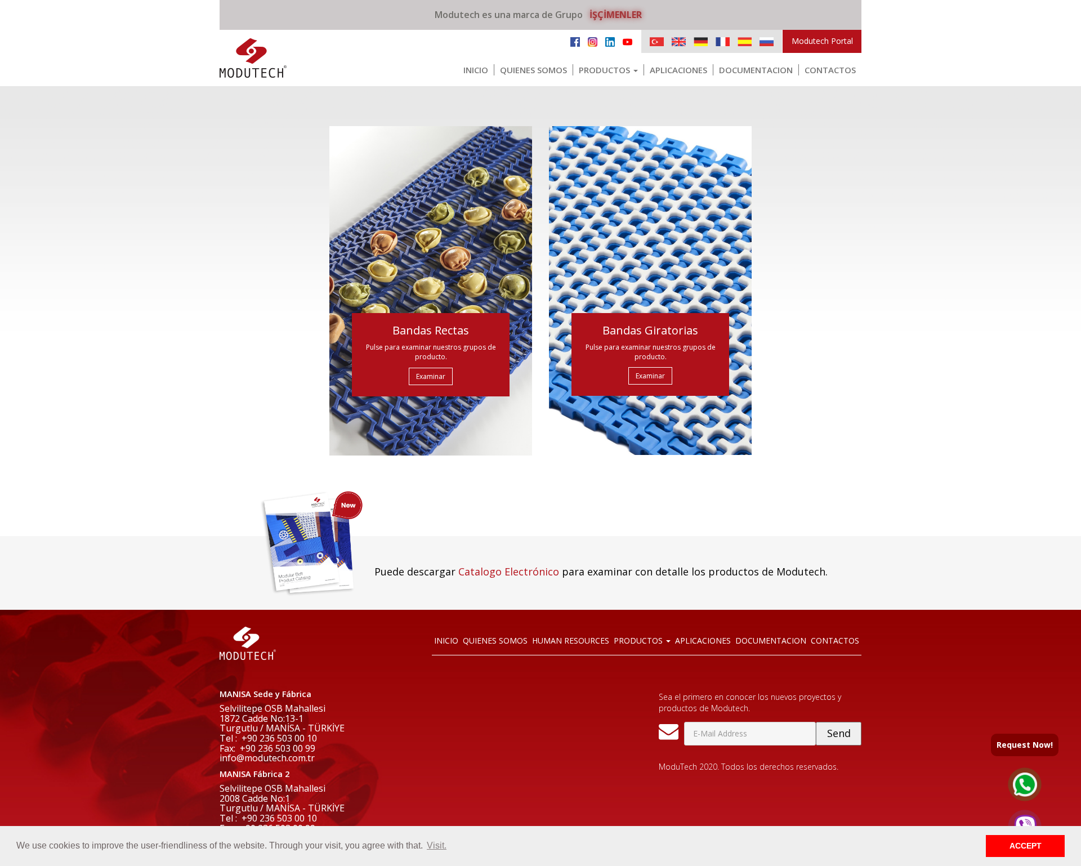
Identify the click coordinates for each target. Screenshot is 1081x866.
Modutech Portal (822, 40)
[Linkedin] (610, 41)
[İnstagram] (592, 41)
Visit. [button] (436, 845)
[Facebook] (575, 41)
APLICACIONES (678, 69)
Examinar (430, 376)
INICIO (475, 69)
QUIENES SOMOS (533, 69)
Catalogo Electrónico (508, 571)
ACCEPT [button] (1025, 845)
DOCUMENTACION (756, 69)
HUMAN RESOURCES (570, 640)
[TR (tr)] (657, 41)
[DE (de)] (701, 41)
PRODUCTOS (605, 69)
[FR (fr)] (722, 41)
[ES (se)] (744, 41)
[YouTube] (627, 41)
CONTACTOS (830, 69)
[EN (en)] (679, 41)
